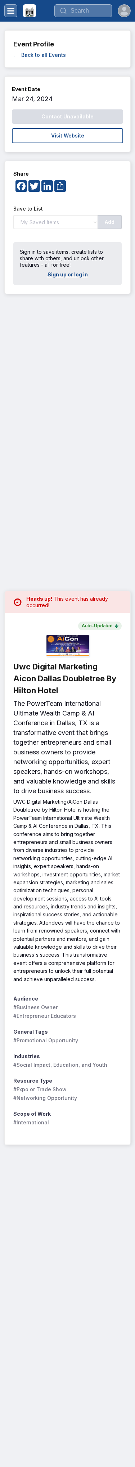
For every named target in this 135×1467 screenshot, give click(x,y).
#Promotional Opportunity (45, 1040)
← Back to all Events (39, 55)
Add (109, 222)
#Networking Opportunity (45, 1098)
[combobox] (83, 10)
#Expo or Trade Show (40, 1089)
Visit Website (67, 135)
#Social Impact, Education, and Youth (60, 1065)
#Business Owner (35, 1007)
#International (31, 1122)
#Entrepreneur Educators (44, 1016)
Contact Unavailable (67, 116)
